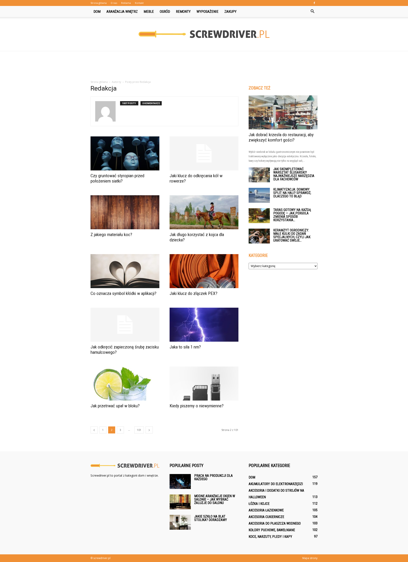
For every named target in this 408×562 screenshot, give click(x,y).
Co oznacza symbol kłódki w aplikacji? (123, 293)
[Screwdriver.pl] (204, 34)
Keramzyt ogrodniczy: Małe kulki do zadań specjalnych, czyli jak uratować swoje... (291, 235)
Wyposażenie (207, 11)
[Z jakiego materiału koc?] (125, 212)
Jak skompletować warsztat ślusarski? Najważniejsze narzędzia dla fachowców (293, 174)
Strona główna (99, 2)
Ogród (165, 11)
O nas (114, 2)
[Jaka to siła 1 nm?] (204, 325)
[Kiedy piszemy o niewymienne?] (204, 384)
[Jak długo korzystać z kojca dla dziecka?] (204, 212)
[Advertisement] (204, 65)
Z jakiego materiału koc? (111, 234)
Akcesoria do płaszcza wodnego (275, 523)
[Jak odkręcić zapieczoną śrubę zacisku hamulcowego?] (125, 325)
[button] (312, 11)
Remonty (183, 11)
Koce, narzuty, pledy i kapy (270, 537)
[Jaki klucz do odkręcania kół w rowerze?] (204, 153)
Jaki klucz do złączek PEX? (193, 293)
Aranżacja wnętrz (122, 11)
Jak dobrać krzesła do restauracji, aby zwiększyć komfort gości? (281, 137)
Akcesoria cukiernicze (266, 517)
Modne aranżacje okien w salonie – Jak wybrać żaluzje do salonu (214, 499)
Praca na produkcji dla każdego (213, 477)
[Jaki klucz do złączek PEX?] (204, 271)
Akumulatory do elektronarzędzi (276, 484)
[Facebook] (314, 3)
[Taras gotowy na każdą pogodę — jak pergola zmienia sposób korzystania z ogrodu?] (259, 215)
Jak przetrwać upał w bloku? (115, 405)
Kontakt (139, 2)
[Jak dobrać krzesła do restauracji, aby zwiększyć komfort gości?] (283, 112)
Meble (149, 11)
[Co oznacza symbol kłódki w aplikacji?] (125, 271)
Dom (97, 11)
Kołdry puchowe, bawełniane (272, 530)
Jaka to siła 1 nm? (185, 347)
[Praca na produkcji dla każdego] (180, 481)
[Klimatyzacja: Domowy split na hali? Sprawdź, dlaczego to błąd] (259, 195)
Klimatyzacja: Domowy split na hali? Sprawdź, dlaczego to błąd (292, 192)
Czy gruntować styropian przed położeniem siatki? (117, 178)
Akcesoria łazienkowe (266, 510)
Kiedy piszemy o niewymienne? (197, 405)
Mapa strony (309, 558)
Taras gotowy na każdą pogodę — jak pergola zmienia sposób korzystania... (292, 215)
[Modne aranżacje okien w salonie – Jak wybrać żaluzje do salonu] (180, 501)
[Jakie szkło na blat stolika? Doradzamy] (180, 522)
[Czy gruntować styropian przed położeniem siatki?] (125, 153)
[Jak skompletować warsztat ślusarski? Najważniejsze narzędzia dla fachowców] (259, 174)
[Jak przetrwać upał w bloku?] (125, 384)
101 (139, 430)
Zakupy (230, 11)
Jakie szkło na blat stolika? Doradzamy (210, 518)
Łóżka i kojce (259, 504)
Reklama (126, 2)
